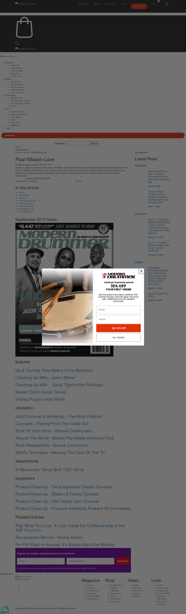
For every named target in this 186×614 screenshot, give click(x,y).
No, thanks (118, 337)
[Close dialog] (142, 271)
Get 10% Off (119, 328)
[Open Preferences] (5, 609)
